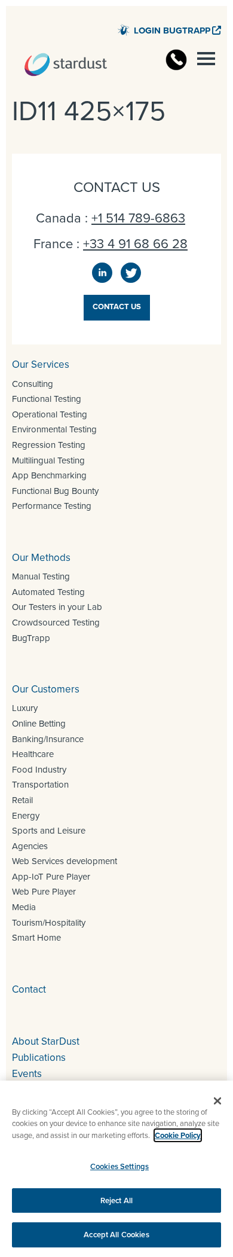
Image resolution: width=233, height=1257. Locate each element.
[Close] (217, 1101)
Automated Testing (48, 592)
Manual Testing (41, 576)
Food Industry (39, 769)
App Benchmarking (49, 475)
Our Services (40, 364)
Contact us (117, 306)
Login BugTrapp (172, 30)
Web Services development (64, 861)
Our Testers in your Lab (57, 607)
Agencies (30, 846)
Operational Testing (49, 414)
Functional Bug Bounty (55, 491)
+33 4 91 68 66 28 (135, 244)
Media (24, 907)
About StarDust (45, 1041)
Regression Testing (48, 444)
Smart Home (36, 937)
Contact (29, 989)
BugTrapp (31, 638)
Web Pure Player (44, 891)
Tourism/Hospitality (48, 922)
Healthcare (33, 754)
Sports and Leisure (48, 830)
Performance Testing (51, 505)
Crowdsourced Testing (56, 622)
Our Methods (41, 557)
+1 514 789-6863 (138, 218)
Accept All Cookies (116, 1234)
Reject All (116, 1200)
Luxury (25, 708)
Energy (25, 815)
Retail (22, 800)
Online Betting (39, 723)
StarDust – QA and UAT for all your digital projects (66, 65)
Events (27, 1073)
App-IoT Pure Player (51, 876)
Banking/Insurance (48, 739)
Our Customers (45, 689)
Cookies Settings (119, 1166)
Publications (39, 1057)
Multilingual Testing (48, 460)
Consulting (32, 383)
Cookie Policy (178, 1135)
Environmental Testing (54, 429)
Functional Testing (46, 398)
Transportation (40, 784)
